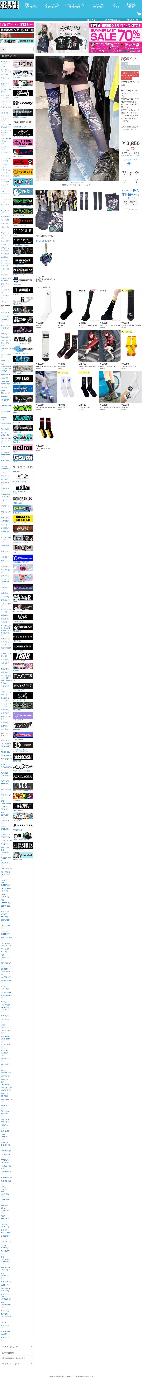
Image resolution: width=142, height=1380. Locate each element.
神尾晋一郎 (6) (5, 507)
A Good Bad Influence (21, 245)
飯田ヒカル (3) (5, 483)
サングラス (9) (5, 206)
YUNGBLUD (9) (5, 1338)
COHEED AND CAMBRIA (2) (6, 882)
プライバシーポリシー (12, 1364)
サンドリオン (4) (6, 571)
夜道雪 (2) (4, 725)
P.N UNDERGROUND (21, 136)
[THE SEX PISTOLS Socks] (131, 346)
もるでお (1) (5, 713)
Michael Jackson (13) (6, 1071)
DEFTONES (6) (5, 907)
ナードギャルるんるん (21, 591)
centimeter (17, 284)
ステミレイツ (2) (6, 604)
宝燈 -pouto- (17, 373)
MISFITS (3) (5, 1076)
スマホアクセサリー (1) (6, 279)
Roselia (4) (5, 429)
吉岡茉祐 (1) (5, 722)
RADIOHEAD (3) (6, 1182)
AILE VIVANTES (19, 611)
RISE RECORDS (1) (5, 1218)
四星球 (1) (4, 593)
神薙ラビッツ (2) (6, 512)
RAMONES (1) (5, 1200)
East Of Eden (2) (6, 355)
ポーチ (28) (5, 220)
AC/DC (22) (5, 752)
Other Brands (18, 810)
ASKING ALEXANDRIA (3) (6, 767)
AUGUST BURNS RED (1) (6, 775)
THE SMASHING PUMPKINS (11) (5, 1260)
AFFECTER (17, 830)
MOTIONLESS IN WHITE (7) (6, 1088)
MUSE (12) (5, 1105)
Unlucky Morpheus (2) (6, 467)
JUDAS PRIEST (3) (5, 987)
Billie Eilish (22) (5, 821)
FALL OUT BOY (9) (5, 950)
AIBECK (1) (5, 312)
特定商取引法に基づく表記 (14, 1358)
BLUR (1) (4, 844)
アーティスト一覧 (74, 5)
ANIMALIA (17, 710)
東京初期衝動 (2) (6, 649)
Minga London (18, 264)
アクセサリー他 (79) (6, 285)
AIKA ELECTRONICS (21, 562)
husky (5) (4, 378)
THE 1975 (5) (6, 740)
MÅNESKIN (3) (5, 1045)
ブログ (116, 5)
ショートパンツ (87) (6, 102)
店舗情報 (131, 5)
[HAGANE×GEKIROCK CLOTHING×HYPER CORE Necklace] (46, 259)
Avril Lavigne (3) (6, 790)
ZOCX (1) (4, 472)
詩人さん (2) (5, 575)
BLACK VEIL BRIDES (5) (6, 835)
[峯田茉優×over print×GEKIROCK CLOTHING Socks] (46, 387)
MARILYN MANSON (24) (4, 1052)
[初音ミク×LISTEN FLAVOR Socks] (88, 305)
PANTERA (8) (6, 1150)
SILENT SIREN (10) (5, 433)
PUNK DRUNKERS (20, 166)
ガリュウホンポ (19, 700)
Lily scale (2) (6, 387)
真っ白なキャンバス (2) (6, 699)
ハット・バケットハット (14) (6, 193)
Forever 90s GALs (20, 581)
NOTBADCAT (18, 392)
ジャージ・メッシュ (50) (6, 96)
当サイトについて (10, 1346)
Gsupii (15, 461)
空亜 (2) (4, 524)
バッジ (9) (4, 274)
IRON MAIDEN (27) (6, 975)
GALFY (15, 67)
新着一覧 (134, 19)
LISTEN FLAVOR (19, 146)
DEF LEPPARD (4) (6, 901)
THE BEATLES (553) (4, 814)
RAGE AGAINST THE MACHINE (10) (5, 1191)
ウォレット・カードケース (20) (6, 235)
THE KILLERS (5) (6, 996)
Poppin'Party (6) (6, 412)
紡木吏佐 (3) (5, 638)
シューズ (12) (6, 241)
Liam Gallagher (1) (6, 1026)
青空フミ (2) (5, 475)
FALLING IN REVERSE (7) (6, 944)
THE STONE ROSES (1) (5, 1268)
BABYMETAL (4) (6, 320)
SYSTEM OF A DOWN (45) (6, 1289)
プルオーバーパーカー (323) (6, 140)
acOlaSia (16, 780)
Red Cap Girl (18, 156)
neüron (15, 452)
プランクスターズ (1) (6, 693)
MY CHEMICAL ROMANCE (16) (5, 1112)
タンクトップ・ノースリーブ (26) (6, 71)
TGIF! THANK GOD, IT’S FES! (22, 492)
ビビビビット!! (18, 572)
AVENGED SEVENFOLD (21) (6, 783)
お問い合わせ (8, 1352)
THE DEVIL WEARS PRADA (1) (5, 914)
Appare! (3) (5, 316)
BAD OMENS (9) (6, 796)
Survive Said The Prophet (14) (6, 454)
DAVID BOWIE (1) (5, 895)
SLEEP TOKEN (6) (5, 1246)
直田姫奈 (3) (5, 600)
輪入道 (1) (4, 729)
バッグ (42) (5, 216)
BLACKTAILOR (18, 274)
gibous (15, 235)
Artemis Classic (19, 323)
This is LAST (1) (5, 461)
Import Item (17, 800)
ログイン (93, 19)
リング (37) (5, 253)
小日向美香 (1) (5, 546)
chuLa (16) (5, 333)
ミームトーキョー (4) (6, 704)
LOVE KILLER (18, 739)
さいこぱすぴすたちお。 (22, 343)
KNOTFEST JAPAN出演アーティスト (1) (6, 1008)
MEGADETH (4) (5, 1059)
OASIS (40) (5, 1131)
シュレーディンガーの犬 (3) (6, 581)
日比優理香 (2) (5, 687)
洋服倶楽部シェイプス (21, 542)
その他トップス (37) (6, 165)
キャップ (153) (4, 186)
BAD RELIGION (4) (6, 802)
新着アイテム (31, 5)
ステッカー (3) (5, 296)
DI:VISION (17, 631)
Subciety (16, 107)
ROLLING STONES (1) (5, 1225)
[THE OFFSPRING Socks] (46, 428)
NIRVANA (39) (4, 1126)
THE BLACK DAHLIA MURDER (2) (6, 1296)
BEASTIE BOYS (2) (4, 807)
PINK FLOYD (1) (6, 1172)
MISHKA (16, 670)
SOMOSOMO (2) (6, 447)
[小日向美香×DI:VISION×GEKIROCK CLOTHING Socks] (110, 387)
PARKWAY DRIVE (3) (5, 1161)
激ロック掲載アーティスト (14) (6, 539)
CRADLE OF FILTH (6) (6, 889)
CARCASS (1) (6, 868)
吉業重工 (16, 294)
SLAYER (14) (6, 1241)
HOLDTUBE (17, 820)
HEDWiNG (17, 641)
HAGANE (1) (6, 374)
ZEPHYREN (17, 761)
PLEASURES (18, 849)
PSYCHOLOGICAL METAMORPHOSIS (20, 750)
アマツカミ (17, 363)
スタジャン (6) (5, 153)
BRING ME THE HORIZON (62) (5, 851)
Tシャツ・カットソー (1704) (5, 63)
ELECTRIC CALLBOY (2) (6, 932)
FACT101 (16, 680)
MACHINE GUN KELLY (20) (5, 1038)
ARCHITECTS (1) (6, 760)
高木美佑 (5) (5, 615)
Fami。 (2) (5, 360)
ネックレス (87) (5, 211)
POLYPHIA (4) (6, 1177)
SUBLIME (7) (6, 1281)
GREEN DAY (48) (6, 964)
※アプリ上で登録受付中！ (130, 194)
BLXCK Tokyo (18, 621)
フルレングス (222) (6, 108)
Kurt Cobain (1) (5, 1020)
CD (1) (3, 301)
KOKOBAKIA (17, 503)
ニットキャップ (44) (6, 200)
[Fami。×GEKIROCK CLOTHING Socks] (88, 346)
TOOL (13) (5, 1310)
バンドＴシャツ (98, 5)
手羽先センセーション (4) (6, 643)
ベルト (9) (4, 223)
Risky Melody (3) (6, 424)
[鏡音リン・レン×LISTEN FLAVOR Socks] (110, 305)
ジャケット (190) (5, 147)
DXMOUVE (17, 432)
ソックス (124, 64)
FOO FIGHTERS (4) (5, 957)
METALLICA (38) (5, 1065)
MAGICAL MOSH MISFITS (23, 205)
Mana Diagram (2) (5, 391)
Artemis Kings (18, 333)
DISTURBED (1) (6, 921)
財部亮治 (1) (5, 618)
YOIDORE (17, 176)
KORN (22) (5, 1015)
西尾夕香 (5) (5, 668)
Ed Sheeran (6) (5, 926)
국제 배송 (126, 78)
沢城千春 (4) (5, 566)
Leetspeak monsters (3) (5, 382)
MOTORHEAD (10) (6, 1100)
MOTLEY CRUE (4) (4, 1094)
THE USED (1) (5, 1326)
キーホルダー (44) (6, 291)
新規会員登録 (113, 19)
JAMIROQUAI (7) (6, 981)
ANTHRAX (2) (6, 755)
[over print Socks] (67, 346)
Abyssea (16, 314)
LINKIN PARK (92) (6, 1031)
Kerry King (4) (6, 992)
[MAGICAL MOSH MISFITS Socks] (131, 305)
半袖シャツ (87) (5, 79)
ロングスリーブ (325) (6, 90)
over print (16, 77)
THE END (16, 471)
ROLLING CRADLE (20, 522)
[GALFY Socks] (46, 305)
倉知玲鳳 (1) (5, 528)
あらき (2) (4, 479)
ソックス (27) (6, 244)
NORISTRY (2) (5, 401)
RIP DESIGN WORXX (21, 839)
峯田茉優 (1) (5, 709)
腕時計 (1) (4, 257)
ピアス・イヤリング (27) (6, 249)
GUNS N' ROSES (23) (5, 970)
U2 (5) (3, 1322)
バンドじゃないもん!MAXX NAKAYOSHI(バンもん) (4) (6, 679)
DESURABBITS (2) (6, 349)
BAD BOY (16, 552)
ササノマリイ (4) (6, 561)
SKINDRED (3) (5, 1237)
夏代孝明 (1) (5, 659)
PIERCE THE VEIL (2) (6, 1167)
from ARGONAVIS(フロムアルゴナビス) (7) (6, 367)
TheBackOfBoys (19, 660)
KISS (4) (4, 1001)
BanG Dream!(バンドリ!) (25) (6, 327)
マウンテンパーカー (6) (6, 171)
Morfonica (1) (6, 396)
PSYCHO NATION (19, 127)
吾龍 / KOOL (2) (5, 552)
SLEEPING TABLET (20, 353)
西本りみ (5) (5, 672)
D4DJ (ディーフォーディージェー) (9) (6, 342)
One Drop (16, 442)
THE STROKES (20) (5, 1275)
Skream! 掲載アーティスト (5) (6, 440)
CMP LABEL (17, 383)
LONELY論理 (18, 650)
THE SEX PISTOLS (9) (5, 1231)
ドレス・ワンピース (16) (6, 180)
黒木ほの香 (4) (5, 532)
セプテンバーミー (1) (6, 610)
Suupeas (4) (5, 596)
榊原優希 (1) (5, 557)
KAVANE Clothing (19, 225)
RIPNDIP (16, 195)
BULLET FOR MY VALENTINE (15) (6, 861)
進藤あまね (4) (5, 588)
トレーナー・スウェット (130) (6, 118)
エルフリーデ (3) (6, 501)
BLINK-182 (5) (6, 840)
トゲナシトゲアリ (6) (6, 654)
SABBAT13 (17, 412)
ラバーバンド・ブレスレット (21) (6, 262)
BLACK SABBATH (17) (5, 828)
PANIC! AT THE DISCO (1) (5, 1144)
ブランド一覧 (52, 5)
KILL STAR (17, 255)
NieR (15, 601)
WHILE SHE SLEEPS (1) (5, 1332)
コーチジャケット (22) (6, 159)
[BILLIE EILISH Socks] (67, 387)
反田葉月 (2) (5, 622)
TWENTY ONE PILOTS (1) (6, 1316)
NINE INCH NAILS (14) (5, 1120)
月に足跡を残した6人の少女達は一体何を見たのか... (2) (6, 630)
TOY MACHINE (18, 215)
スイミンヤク (18, 719)
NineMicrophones (19, 402)
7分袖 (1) (4, 113)
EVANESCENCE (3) (6, 938)
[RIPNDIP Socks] (131, 387)
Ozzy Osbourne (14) (4, 1136)
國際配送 (134, 75)
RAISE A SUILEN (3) (5, 418)
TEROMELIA (18, 729)
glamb (15, 97)
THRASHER (17, 513)
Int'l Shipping (128, 73)
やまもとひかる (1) (6, 717)
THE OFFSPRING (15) (6, 1304)
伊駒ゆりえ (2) (5, 489)
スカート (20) (6, 175)
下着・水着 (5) (5, 270)
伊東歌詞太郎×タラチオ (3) (6, 495)
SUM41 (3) (5, 1285)
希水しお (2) (5, 517)
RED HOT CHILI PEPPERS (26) (5, 1209)
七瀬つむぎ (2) (5, 664)
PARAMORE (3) (5, 1155)
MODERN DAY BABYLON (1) (6, 1081)
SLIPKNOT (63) (5, 1252)
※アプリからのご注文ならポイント (130, 159)
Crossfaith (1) (6, 337)
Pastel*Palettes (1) (6, 406)
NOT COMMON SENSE (22, 790)
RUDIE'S (16, 186)
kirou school (17, 859)
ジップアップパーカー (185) (6, 132)
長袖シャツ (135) (5, 84)
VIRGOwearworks (19, 117)
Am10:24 (16, 422)
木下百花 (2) (5, 521)
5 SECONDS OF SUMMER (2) (6, 746)
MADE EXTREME (19, 481)
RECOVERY (17, 304)
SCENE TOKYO (19, 87)
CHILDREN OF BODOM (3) (5, 874)
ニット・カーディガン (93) (6, 125)
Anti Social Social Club (21, 771)
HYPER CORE (41, 241)
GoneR (15, 532)
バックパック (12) (6, 228)
